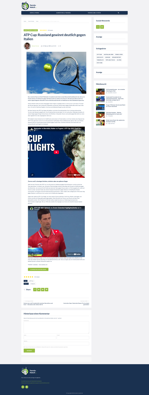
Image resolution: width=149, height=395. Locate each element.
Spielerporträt (116, 57)
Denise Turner (35, 46)
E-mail (58, 335)
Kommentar (26, 320)
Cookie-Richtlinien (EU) (44, 383)
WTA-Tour (99, 62)
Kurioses (107, 57)
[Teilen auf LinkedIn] (42, 289)
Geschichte (100, 57)
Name (25, 335)
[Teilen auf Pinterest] (46, 289)
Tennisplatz (100, 60)
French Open (119, 54)
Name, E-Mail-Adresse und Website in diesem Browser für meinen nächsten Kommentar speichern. (46, 347)
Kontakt (23, 381)
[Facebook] (102, 27)
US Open (119, 60)
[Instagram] (98, 27)
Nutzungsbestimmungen (33, 383)
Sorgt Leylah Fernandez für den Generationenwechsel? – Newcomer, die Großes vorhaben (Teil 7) (115, 98)
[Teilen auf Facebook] (35, 289)
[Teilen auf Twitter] (39, 289)
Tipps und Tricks (110, 60)
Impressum (28, 381)
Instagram (33, 283)
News (37, 21)
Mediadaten (39, 381)
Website (25, 341)
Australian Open (108, 54)
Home (25, 21)
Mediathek (33, 381)
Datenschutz (24, 383)
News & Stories (31, 21)
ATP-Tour (31, 280)
